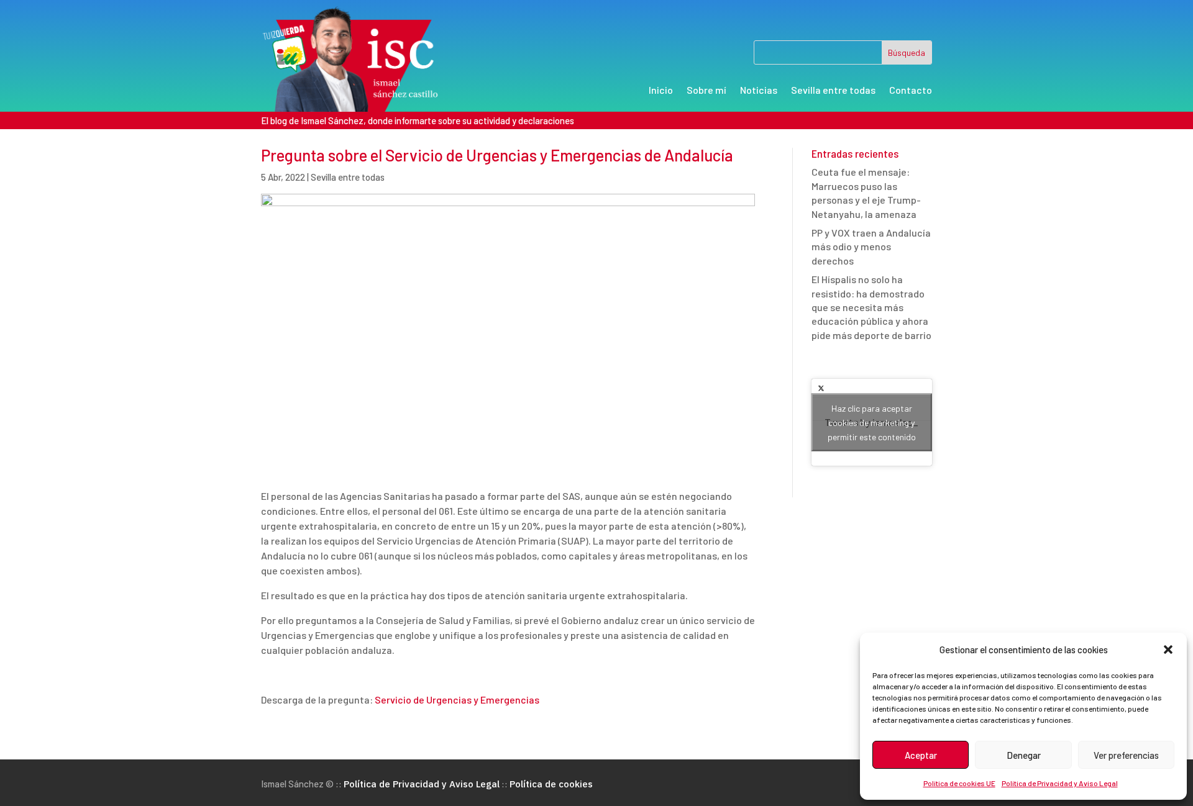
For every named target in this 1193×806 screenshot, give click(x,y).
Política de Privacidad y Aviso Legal (1060, 783)
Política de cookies (551, 784)
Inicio (661, 91)
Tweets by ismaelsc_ (871, 422)
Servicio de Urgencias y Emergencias (457, 699)
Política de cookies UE (959, 783)
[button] (1168, 649)
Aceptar (921, 755)
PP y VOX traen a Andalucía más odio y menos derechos (871, 246)
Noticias (758, 91)
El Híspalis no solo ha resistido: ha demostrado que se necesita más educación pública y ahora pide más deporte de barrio (871, 307)
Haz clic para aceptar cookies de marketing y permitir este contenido (872, 422)
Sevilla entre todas (833, 91)
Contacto (910, 91)
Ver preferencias (1126, 755)
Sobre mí (706, 91)
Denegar (1024, 755)
